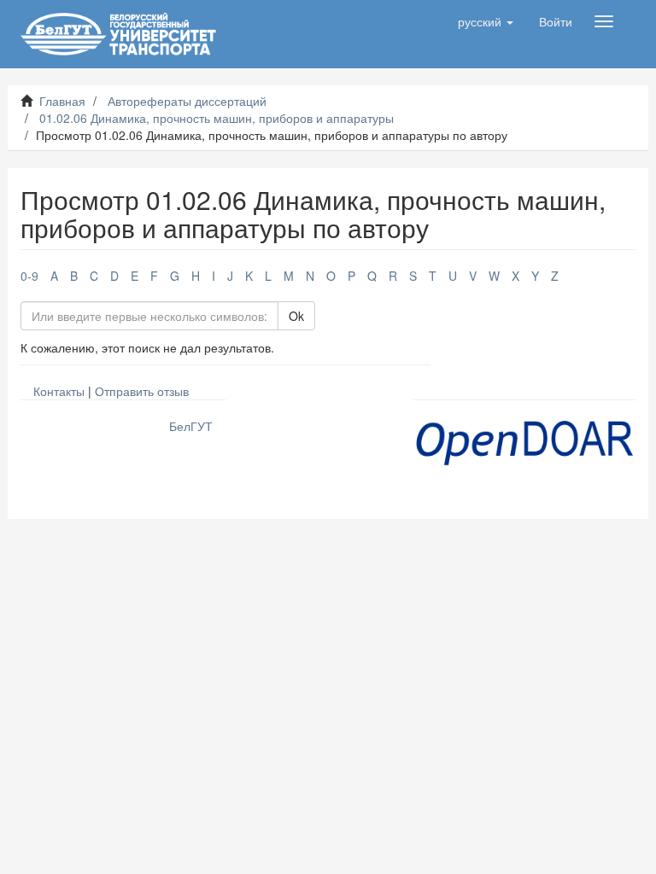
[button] (485, 21)
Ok (296, 315)
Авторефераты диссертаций (187, 100)
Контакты (59, 390)
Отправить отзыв (142, 390)
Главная (62, 100)
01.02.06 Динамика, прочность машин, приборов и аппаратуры (216, 117)
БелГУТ (191, 425)
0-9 (29, 275)
